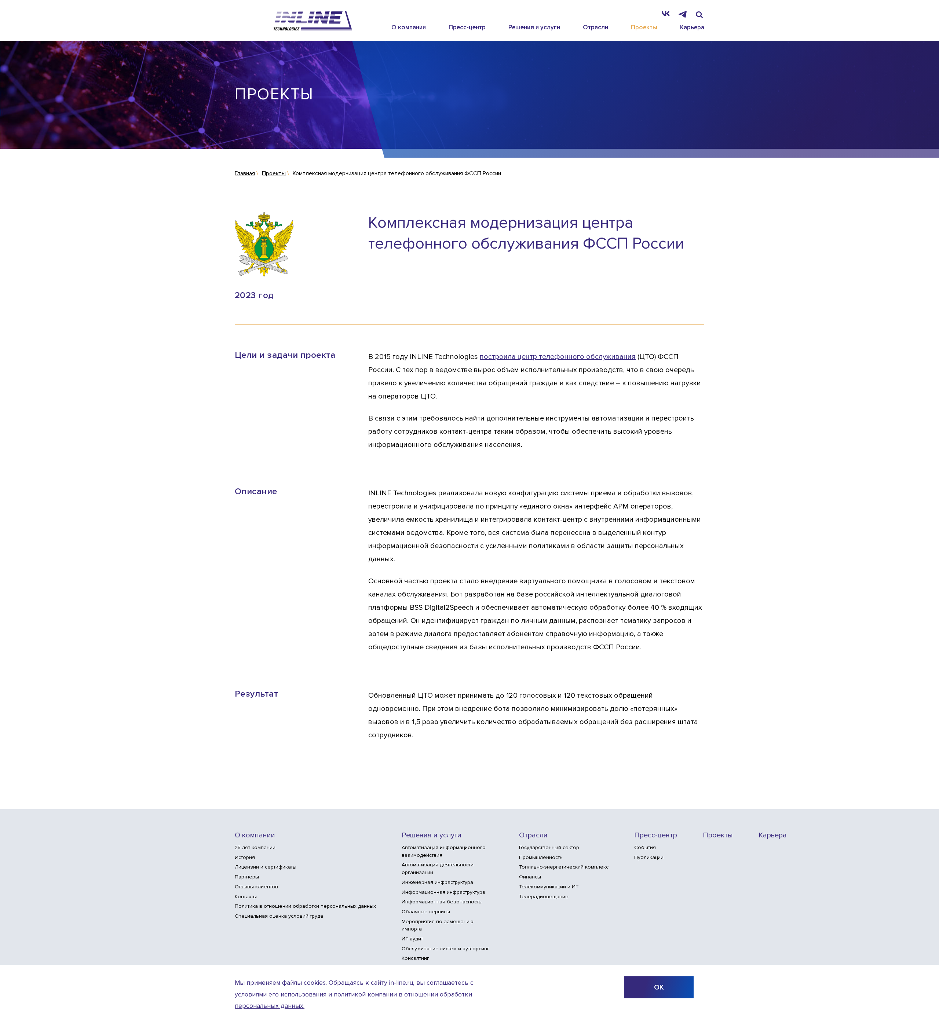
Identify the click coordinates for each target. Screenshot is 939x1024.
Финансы (530, 877)
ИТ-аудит (412, 939)
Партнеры (247, 877)
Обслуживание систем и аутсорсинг (445, 949)
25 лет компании (255, 847)
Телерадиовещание (544, 896)
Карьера (692, 27)
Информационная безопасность (442, 902)
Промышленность (541, 857)
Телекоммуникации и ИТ (549, 887)
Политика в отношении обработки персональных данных (305, 906)
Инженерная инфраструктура (437, 882)
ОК (659, 987)
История (245, 857)
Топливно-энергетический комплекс (564, 867)
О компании (408, 27)
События (645, 847)
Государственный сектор (549, 847)
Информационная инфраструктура (443, 892)
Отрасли (595, 27)
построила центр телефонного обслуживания (558, 356)
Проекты (644, 27)
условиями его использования (280, 994)
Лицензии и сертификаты (265, 867)
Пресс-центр (467, 27)
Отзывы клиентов (256, 887)
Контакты (246, 896)
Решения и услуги (534, 27)
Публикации (649, 857)
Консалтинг (415, 958)
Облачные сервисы (426, 912)
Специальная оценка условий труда (279, 916)
